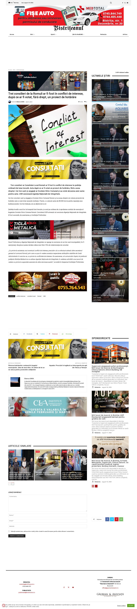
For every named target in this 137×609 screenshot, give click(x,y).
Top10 (11, 451)
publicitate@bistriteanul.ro (27, 592)
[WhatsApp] (121, 519)
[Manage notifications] (3, 605)
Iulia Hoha (97, 99)
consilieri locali (31, 296)
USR (44, 296)
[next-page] (13, 483)
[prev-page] (9, 483)
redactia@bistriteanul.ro (26, 584)
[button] (110, 2)
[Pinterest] (117, 519)
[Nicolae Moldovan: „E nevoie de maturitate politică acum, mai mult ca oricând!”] (110, 224)
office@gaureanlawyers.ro (110, 588)
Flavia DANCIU (98, 233)
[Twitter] (125, 3)
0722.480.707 (27, 586)
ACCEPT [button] (130, 605)
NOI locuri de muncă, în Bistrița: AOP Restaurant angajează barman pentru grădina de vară (108, 417)
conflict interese (20, 296)
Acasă (10, 70)
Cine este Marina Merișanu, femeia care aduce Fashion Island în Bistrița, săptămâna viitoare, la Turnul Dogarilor (72, 475)
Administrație (20, 70)
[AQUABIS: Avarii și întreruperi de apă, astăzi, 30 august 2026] (48, 464)
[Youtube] (127, 3)
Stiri (14, 70)
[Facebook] (122, 3)
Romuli (39, 296)
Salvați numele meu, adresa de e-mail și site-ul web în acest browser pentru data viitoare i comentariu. (42, 531)
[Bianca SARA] (10, 102)
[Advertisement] (68, 51)
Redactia (97, 387)
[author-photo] (93, 387)
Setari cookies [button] (121, 605)
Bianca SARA (20, 101)
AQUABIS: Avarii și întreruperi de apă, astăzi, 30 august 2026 (47, 473)
